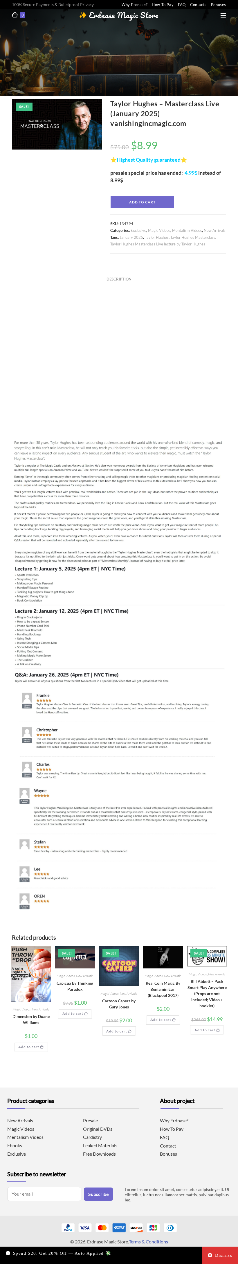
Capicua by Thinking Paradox (75, 986)
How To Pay (163, 4)
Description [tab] (119, 279)
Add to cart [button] (28, 1047)
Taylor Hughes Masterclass (192, 237)
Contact (168, 1145)
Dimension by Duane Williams (31, 1019)
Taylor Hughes (157, 237)
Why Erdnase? (134, 4)
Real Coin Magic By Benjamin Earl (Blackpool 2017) (163, 989)
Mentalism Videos (187, 230)
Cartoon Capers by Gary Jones (119, 1003)
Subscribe (98, 1194)
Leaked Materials (100, 1145)
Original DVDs (97, 1129)
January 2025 (131, 237)
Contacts (198, 4)
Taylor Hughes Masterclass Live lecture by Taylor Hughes (157, 244)
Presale (90, 1120)
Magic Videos (159, 230)
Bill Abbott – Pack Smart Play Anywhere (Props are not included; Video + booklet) (207, 993)
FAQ (182, 4)
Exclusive (138, 230)
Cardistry (92, 1137)
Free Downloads (99, 1153)
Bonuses (218, 4)
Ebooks (14, 1145)
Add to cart (142, 202)
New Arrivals (215, 230)
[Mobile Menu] (223, 14)
